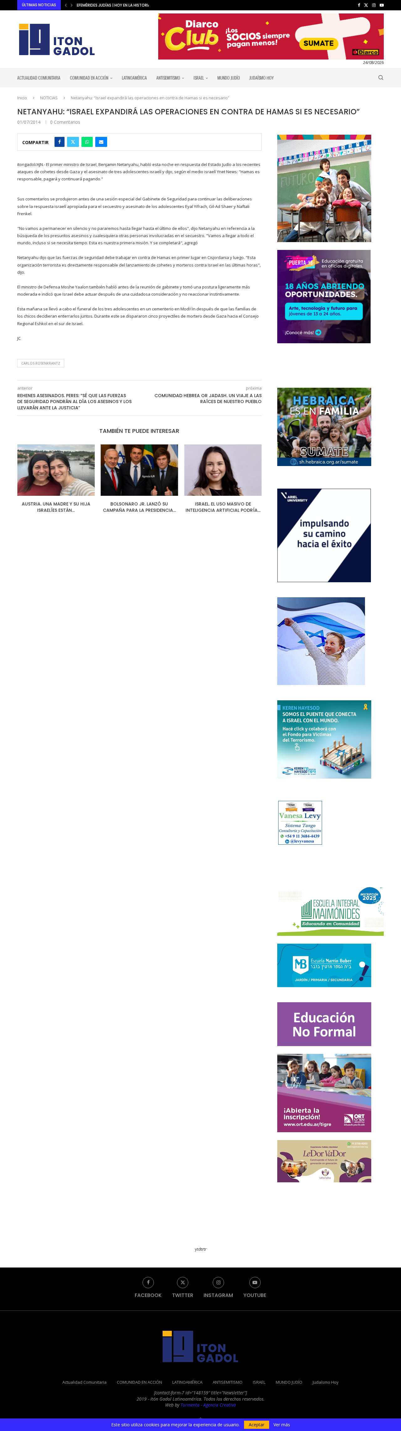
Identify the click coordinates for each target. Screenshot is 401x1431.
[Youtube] (382, 5)
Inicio (22, 98)
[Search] (381, 78)
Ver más (281, 1425)
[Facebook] (359, 5)
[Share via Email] (101, 142)
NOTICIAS (49, 98)
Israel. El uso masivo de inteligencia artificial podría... (222, 507)
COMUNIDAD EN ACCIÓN (89, 77)
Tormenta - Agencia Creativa (208, 1405)
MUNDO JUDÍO (228, 77)
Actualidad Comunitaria (38, 77)
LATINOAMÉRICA (134, 77)
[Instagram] (374, 5)
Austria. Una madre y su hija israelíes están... (56, 507)
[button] (65, 5)
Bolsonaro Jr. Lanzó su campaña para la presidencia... (139, 507)
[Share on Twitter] (73, 142)
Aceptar (256, 1425)
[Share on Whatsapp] (87, 142)
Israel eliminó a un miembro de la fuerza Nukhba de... (128, 5)
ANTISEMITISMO (168, 77)
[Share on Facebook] (60, 142)
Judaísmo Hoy (261, 77)
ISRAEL (199, 77)
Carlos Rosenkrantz (40, 363)
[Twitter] (366, 5)
